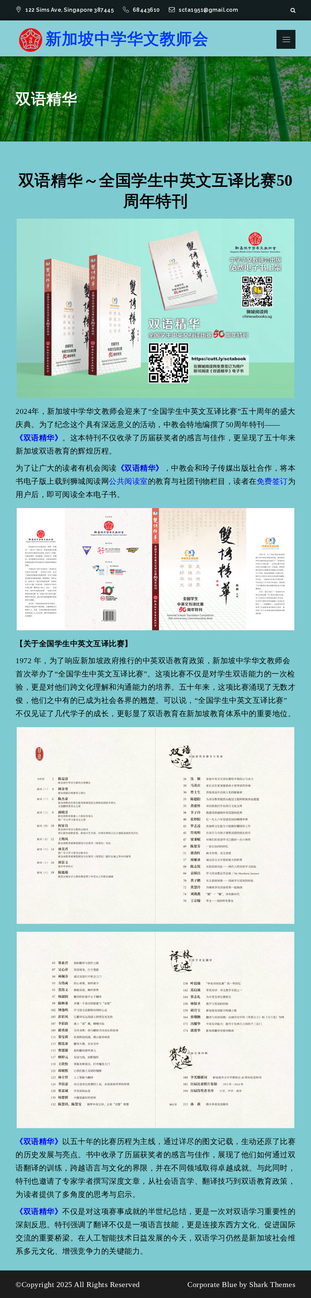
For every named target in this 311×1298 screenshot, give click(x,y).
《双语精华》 (39, 438)
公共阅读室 (128, 481)
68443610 (147, 10)
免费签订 (272, 481)
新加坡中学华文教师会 (127, 39)
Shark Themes (272, 1284)
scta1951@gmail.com (208, 10)
